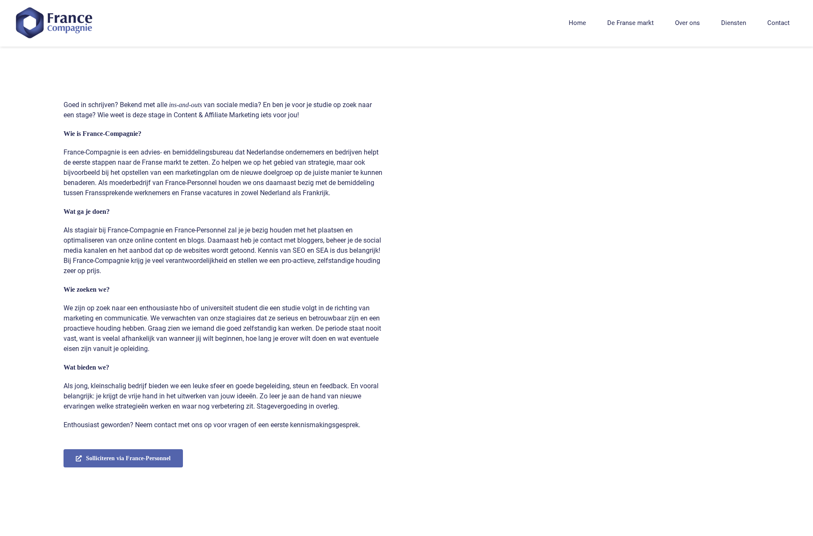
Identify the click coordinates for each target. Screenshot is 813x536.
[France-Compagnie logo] (55, 7)
